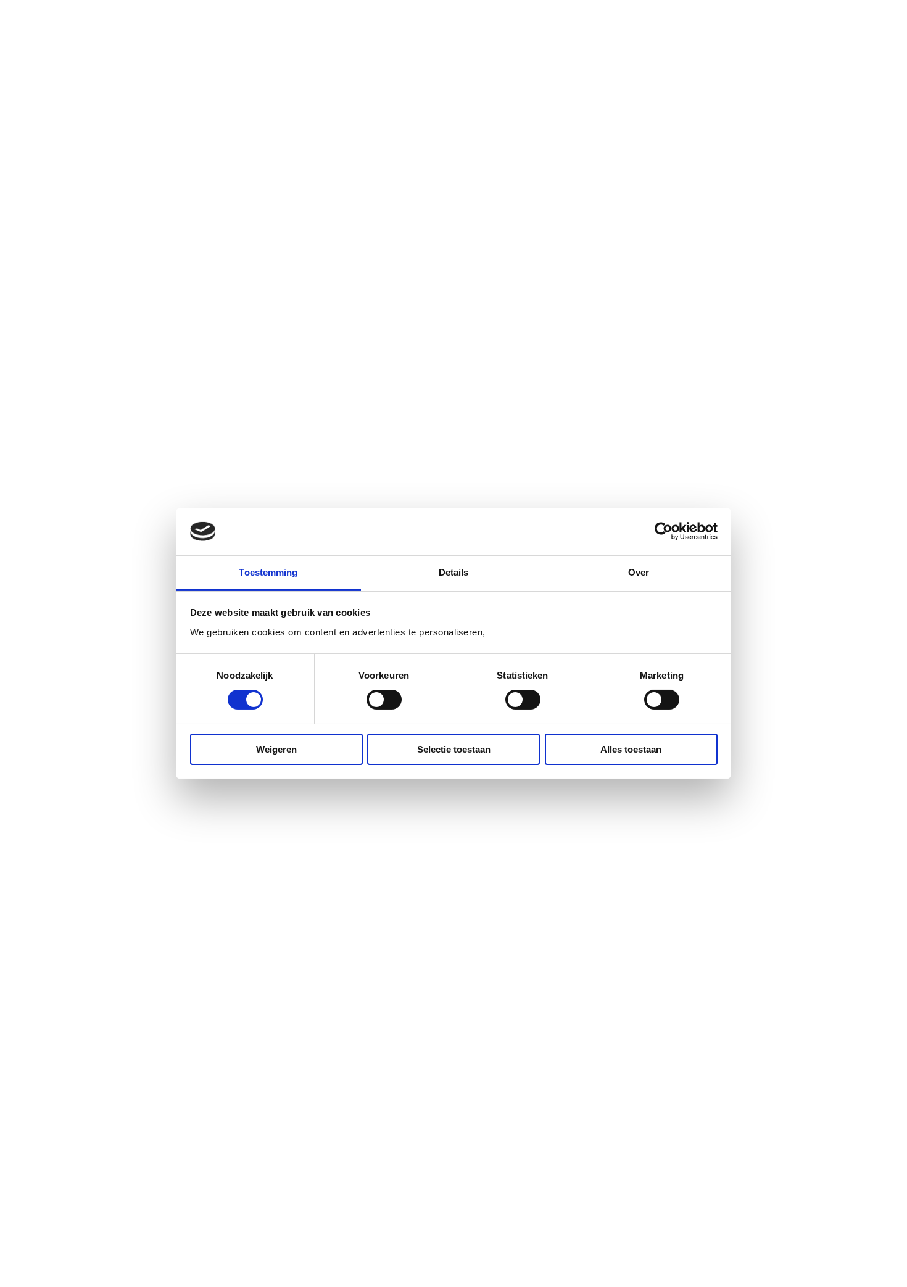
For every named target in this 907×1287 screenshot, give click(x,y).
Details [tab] (454, 572)
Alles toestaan (630, 749)
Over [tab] (638, 572)
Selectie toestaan (454, 749)
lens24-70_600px (282, 148)
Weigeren (276, 749)
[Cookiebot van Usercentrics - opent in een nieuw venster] (664, 531)
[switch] (384, 700)
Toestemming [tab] (268, 572)
